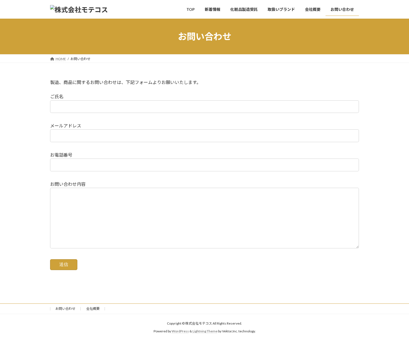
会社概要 (93, 309)
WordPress (180, 331)
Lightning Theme (205, 331)
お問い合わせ (65, 309)
